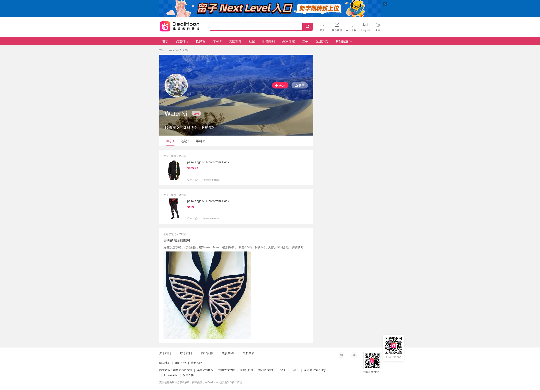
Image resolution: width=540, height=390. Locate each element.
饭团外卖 (322, 41)
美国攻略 (235, 41)
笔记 (185, 141)
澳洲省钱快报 (266, 370)
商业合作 (207, 353)
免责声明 (228, 353)
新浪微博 (341, 355)
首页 (165, 41)
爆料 (200, 141)
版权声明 (249, 353)
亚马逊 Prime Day (315, 370)
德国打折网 (246, 370)
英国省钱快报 (205, 370)
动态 (170, 141)
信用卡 (217, 41)
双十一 (284, 370)
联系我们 (186, 353)
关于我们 (165, 353)
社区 (252, 41)
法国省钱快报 (226, 370)
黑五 (296, 370)
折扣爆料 (268, 41)
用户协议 (180, 363)
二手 (305, 41)
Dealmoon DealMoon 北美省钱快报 (180, 26)
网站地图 (164, 363)
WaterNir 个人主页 (179, 50)
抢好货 (200, 41)
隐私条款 (196, 363)
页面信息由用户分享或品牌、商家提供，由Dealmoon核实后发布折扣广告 (200, 382)
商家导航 (288, 41)
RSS (354, 355)
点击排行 (182, 41)
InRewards (170, 375)
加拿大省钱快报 (182, 370)
